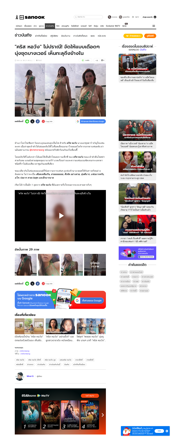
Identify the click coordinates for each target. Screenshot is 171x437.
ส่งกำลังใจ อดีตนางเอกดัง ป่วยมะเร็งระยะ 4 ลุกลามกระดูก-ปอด (136, 176)
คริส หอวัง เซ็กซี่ (34, 360)
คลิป (102, 26)
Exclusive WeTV (113, 26)
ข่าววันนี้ (133, 290)
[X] (32, 121)
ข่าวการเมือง (125, 281)
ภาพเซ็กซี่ (90, 360)
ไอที (90, 26)
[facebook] (38, 121)
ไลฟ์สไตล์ (74, 26)
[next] (103, 415)
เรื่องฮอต (28, 26)
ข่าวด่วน (124, 272)
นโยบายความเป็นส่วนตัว (138, 433)
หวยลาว (135, 277)
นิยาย (124, 26)
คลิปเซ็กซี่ (19, 364)
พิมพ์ (40, 60)
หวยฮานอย (144, 290)
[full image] (26, 265)
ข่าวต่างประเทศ (147, 277)
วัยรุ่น (96, 26)
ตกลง (159, 431)
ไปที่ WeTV (90, 396)
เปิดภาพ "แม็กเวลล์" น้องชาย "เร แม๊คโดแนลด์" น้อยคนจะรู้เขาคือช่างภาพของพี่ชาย (137, 146)
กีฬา (57, 26)
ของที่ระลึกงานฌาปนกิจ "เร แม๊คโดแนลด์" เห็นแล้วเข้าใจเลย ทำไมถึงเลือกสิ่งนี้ (137, 80)
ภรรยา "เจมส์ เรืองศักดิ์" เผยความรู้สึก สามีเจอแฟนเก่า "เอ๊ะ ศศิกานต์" (137, 240)
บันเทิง (66, 364)
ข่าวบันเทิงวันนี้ (54, 364)
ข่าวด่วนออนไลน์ (136, 272)
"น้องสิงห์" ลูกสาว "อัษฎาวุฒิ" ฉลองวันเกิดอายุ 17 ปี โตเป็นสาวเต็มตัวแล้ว (137, 208)
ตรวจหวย (143, 286)
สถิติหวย (124, 290)
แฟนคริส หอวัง (65, 360)
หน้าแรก (19, 26)
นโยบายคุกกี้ (150, 433)
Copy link (49, 121)
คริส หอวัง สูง (50, 360)
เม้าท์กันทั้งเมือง (79, 364)
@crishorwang (37, 149)
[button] (75, 17)
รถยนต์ (84, 26)
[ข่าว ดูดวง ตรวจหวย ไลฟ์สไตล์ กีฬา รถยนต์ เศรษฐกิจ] (30, 17)
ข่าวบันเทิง (50, 26)
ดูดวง (41, 26)
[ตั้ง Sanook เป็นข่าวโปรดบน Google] (60, 298)
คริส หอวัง (20, 360)
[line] (27, 121)
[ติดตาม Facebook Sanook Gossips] (137, 253)
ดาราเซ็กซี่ (78, 360)
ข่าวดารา (30, 364)
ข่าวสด (135, 281)
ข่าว (35, 26)
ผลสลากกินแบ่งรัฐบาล (128, 286)
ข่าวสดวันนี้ (125, 277)
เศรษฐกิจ (65, 26)
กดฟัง (87, 60)
